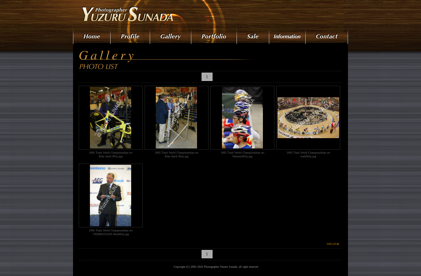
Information (288, 35)
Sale (253, 35)
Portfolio (214, 35)
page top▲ (333, 243)
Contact (327, 35)
